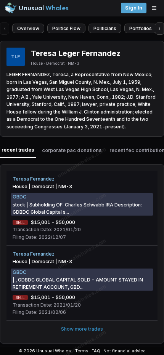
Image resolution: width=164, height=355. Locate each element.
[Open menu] (156, 8)
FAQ (96, 350)
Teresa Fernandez (34, 179)
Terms (81, 350)
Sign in (133, 8)
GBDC (19, 197)
